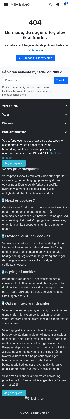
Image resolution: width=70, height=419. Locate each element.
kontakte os (34, 49)
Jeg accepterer (13, 163)
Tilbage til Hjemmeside (35, 58)
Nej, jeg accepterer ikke (44, 393)
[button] (50, 4)
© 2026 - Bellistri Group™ (35, 412)
